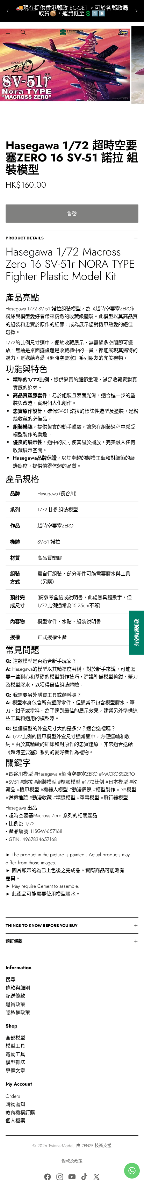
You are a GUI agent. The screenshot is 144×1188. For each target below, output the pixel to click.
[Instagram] (60, 1177)
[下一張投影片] (136, 11)
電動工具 (15, 1054)
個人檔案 (15, 1120)
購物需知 (15, 1104)
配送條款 (15, 995)
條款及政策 (72, 1161)
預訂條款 (14, 941)
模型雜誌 (15, 1062)
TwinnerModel (61, 1146)
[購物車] (135, 32)
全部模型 (15, 1037)
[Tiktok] (84, 1177)
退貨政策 (15, 1003)
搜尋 (10, 979)
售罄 (72, 213)
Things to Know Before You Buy (42, 925)
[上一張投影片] (7, 11)
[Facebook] (47, 1177)
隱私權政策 (18, 1012)
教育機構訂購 (20, 1112)
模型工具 (15, 1045)
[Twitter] (96, 1177)
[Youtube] (72, 1177)
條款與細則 (18, 987)
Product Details (25, 237)
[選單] (8, 32)
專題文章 (15, 1070)
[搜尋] (23, 32)
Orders (13, 1096)
